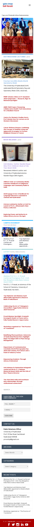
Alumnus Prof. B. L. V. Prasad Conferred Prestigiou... (9, 241)
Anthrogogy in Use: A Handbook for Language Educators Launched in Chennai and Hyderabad (16, 195)
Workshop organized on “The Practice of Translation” (17, 327)
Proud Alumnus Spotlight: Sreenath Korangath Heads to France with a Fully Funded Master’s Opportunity (16, 318)
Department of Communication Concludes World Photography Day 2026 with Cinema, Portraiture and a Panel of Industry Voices (16, 349)
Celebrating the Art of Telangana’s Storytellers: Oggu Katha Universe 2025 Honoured (16, 308)
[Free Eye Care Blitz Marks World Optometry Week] (17, 69)
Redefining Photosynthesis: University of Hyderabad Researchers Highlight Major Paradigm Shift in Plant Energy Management (17, 337)
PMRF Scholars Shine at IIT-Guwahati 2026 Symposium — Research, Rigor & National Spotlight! (17, 98)
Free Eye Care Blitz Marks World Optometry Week (16, 82)
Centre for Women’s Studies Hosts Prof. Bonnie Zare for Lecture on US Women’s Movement (16, 119)
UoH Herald (11, 521)
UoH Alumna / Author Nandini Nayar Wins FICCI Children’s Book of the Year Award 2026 (17, 166)
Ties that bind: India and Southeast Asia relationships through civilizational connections (16, 381)
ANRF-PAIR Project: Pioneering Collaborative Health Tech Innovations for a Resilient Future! (17, 109)
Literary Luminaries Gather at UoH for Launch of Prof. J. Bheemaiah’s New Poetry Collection (17, 206)
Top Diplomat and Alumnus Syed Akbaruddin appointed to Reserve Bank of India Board (16, 297)
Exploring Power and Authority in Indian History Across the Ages (15, 215)
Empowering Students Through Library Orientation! (15, 360)
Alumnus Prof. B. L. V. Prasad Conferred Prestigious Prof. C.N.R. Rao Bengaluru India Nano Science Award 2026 (17, 44)
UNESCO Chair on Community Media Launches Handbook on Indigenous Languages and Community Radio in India (16, 184)
